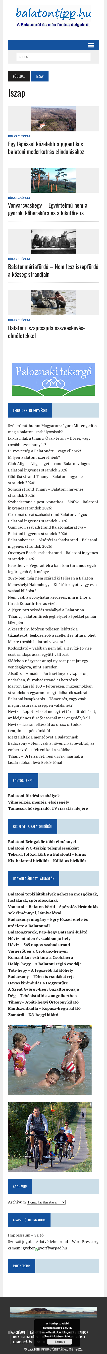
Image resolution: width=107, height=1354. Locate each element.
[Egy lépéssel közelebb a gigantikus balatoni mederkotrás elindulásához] (53, 128)
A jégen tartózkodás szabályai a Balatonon (46, 610)
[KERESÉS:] (53, 56)
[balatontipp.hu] (53, 17)
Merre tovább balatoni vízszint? (36, 641)
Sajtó (39, 1235)
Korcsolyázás (22, 1342)
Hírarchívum (19, 136)
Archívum (17, 1202)
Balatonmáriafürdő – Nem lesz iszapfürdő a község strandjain (53, 270)
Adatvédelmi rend (52, 1241)
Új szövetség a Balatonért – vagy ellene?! (44, 451)
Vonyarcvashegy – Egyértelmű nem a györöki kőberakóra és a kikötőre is (47, 208)
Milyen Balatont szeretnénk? (34, 457)
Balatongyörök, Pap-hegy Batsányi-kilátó (47, 932)
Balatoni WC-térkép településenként (43, 848)
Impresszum (19, 1235)
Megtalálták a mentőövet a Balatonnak (43, 737)
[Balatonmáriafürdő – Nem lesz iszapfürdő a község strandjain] (53, 250)
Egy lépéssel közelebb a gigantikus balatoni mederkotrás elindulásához (46, 147)
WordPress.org (85, 1241)
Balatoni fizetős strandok (31, 1337)
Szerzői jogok (20, 1241)
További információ (57, 1336)
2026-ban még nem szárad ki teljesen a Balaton (50, 578)
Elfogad (59, 1341)
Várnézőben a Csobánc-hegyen (38, 951)
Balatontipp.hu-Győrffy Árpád (48, 1349)
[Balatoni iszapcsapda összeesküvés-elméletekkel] (53, 312)
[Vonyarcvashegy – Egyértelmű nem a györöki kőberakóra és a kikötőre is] (53, 189)
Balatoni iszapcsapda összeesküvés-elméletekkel (46, 331)
